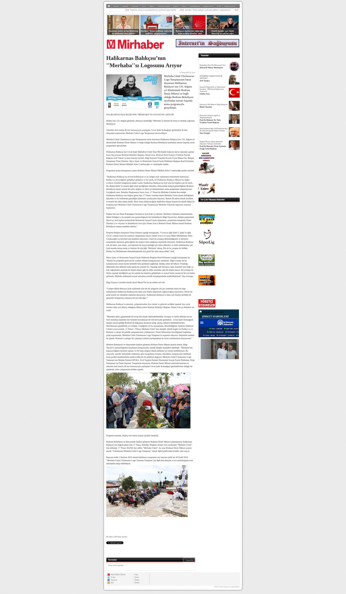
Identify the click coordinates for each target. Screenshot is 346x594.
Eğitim (176, 6)
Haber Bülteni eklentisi (118, 574)
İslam (184, 6)
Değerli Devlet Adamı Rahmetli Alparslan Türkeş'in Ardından (211, 143)
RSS (112, 583)
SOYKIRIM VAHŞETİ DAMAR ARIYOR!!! (211, 77)
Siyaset (116, 6)
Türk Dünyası (194, 6)
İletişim (137, 580)
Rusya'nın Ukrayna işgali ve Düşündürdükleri (210, 116)
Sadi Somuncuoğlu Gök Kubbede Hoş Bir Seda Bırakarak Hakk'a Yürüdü (213, 129)
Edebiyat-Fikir (229, 6)
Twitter (113, 577)
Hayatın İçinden (164, 6)
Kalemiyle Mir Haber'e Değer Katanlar (213, 104)
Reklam (137, 583)
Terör (144, 6)
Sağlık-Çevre (208, 6)
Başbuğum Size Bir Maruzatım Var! (212, 65)
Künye (137, 577)
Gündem (125, 6)
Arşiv (136, 574)
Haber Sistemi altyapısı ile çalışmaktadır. (227, 587)
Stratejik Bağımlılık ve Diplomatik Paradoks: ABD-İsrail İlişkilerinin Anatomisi (212, 89)
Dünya (151, 6)
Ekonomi (135, 6)
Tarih (218, 6)
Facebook (114, 580)
